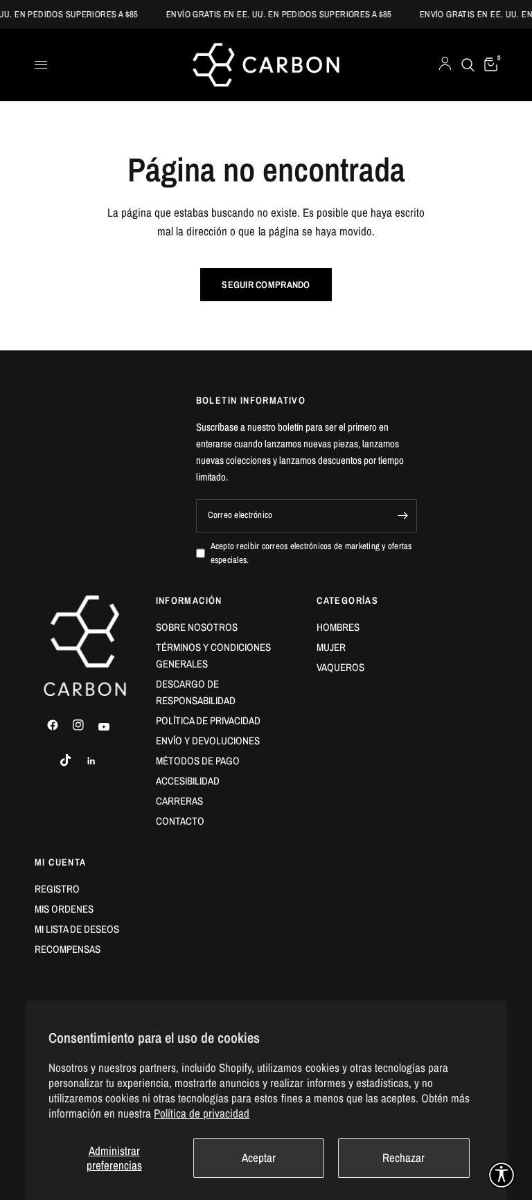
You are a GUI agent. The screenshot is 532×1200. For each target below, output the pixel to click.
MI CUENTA (61, 862)
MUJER (331, 647)
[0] (488, 64)
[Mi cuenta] (445, 64)
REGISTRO (57, 888)
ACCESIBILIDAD (188, 780)
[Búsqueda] (467, 64)
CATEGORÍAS (347, 600)
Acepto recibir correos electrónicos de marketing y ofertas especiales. (311, 553)
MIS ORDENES (64, 909)
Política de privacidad (201, 1113)
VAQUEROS (340, 667)
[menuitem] (226, 627)
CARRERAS (179, 801)
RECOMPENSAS (67, 949)
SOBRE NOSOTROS (197, 627)
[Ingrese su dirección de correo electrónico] (403, 515)
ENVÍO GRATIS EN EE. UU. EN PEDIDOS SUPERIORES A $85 (272, 14)
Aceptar (259, 1157)
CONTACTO (180, 821)
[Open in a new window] (59, 725)
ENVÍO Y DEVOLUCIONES (208, 740)
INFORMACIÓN (189, 600)
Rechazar (403, 1157)
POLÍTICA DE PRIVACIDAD (208, 720)
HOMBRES (338, 627)
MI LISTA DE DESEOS (77, 929)
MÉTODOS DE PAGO (198, 760)
